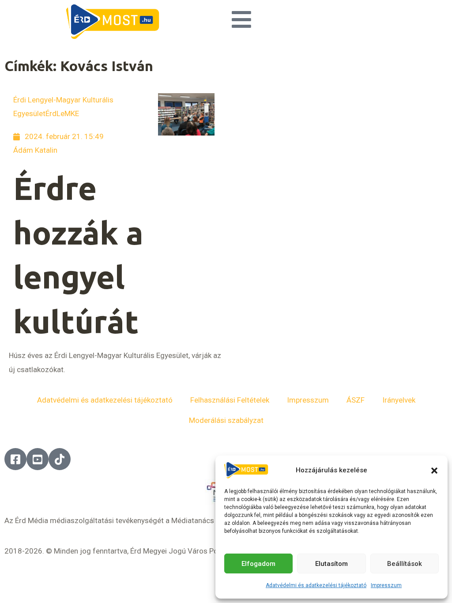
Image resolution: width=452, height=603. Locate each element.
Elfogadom (258, 564)
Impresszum (386, 585)
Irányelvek (398, 400)
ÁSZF (356, 400)
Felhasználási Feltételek (229, 400)
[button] (434, 470)
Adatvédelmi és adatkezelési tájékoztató (316, 585)
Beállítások (404, 564)
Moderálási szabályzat (226, 420)
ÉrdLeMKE (62, 113)
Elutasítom (331, 564)
